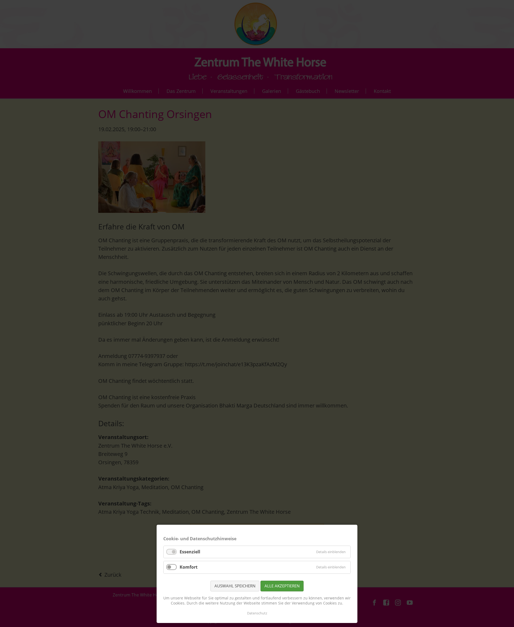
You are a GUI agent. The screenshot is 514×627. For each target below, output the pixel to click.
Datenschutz (257, 613)
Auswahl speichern (234, 585)
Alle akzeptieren (282, 585)
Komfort (189, 567)
